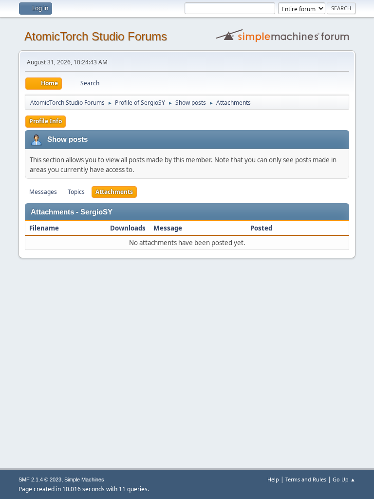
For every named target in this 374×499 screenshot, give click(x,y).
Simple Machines (84, 479)
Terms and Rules (305, 479)
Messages (43, 192)
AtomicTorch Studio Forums (95, 36)
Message (167, 228)
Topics (76, 192)
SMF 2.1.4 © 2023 (40, 479)
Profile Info (45, 121)
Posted (261, 228)
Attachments (114, 192)
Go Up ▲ (344, 479)
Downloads (128, 228)
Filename (44, 228)
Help (273, 479)
